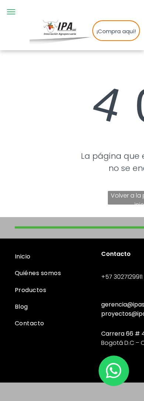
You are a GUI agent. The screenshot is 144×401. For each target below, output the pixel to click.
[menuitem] (55, 256)
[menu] (11, 11)
